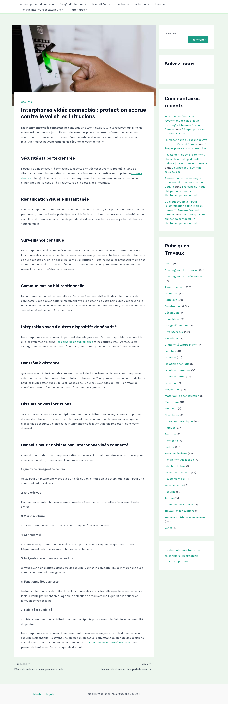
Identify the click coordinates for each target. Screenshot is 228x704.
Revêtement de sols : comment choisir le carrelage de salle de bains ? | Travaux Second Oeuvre (186, 159)
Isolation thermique (178, 370)
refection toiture (175, 466)
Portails (170, 447)
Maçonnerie (172, 389)
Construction (173, 306)
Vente (168, 527)
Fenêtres (170, 351)
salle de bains (174, 485)
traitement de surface (179, 504)
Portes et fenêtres (176, 453)
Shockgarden (189, 555)
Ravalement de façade (179, 459)
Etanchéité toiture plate (180, 344)
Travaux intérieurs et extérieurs (40, 9)
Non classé (172, 415)
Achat (168, 263)
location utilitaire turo (179, 550)
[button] (84, 4)
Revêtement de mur (177, 472)
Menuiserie (172, 402)
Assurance (171, 293)
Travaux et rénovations (180, 510)
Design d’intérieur (71, 4)
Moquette (171, 408)
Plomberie (161, 4)
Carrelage (171, 299)
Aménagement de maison (37, 4)
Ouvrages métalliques (179, 421)
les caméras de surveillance (75, 341)
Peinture (170, 434)
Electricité (122, 4)
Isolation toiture (175, 376)
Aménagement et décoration (183, 276)
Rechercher (171, 33)
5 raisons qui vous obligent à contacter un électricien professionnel (185, 191)
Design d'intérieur (176, 325)
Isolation (140, 4)
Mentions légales (44, 694)
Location (170, 383)
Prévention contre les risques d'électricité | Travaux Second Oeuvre (184, 182)
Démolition (172, 319)
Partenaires (77, 9)
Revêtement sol (175, 478)
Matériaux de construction (182, 395)
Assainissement (175, 287)
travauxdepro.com (177, 561)
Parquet (170, 427)
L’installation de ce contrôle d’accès (108, 642)
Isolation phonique (177, 363)
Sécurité (26, 101)
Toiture (169, 498)
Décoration (172, 312)
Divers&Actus (101, 4)
